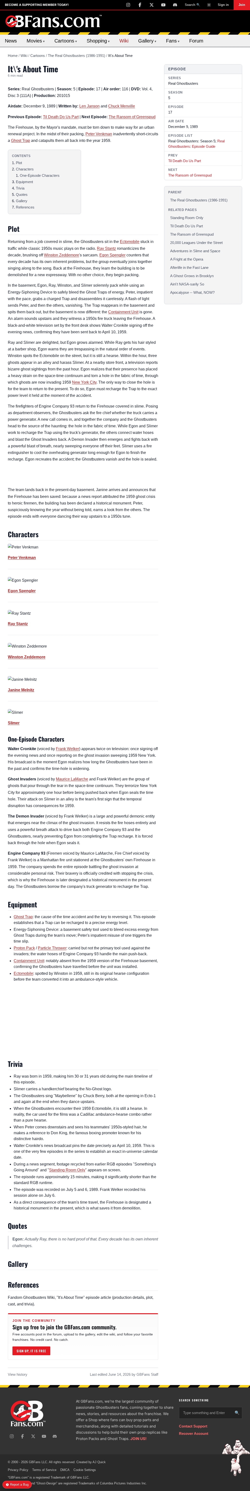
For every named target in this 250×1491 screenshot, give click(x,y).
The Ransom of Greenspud (132, 117)
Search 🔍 (192, 5)
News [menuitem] (11, 40)
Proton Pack (24, 948)
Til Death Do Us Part (61, 117)
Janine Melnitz (21, 690)
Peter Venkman (98, 134)
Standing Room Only (67, 1170)
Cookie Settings (84, 1470)
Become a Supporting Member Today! (37, 5)
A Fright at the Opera (186, 259)
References (25, 207)
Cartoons (37, 55)
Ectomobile (129, 242)
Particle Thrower (52, 948)
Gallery (21, 201)
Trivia (20, 188)
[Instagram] (128, 5)
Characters (25, 169)
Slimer (14, 723)
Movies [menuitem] (36, 40)
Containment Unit (123, 312)
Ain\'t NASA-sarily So (187, 284)
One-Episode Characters (40, 175)
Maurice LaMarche (72, 779)
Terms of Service (44, 1470)
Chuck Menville (121, 106)
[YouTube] (163, 5)
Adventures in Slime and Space (195, 251)
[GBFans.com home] (54, 21)
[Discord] (175, 5)
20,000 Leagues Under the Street (196, 243)
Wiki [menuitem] (123, 40)
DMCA (65, 1470)
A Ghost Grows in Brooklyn (192, 276)
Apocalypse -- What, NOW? (192, 292)
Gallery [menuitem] (147, 40)
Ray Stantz (106, 248)
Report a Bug (19, 1484)
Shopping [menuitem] (98, 40)
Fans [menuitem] (172, 40)
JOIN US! (138, 1438)
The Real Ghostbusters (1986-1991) (76, 55)
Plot (19, 163)
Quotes (22, 194)
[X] (151, 5)
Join (242, 5)
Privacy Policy (18, 1470)
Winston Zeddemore (61, 255)
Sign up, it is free (31, 1350)
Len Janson (89, 106)
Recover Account (193, 1433)
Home (13, 55)
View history (17, 1374)
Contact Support (193, 1426)
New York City (84, 382)
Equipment (24, 182)
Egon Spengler (112, 255)
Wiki (24, 55)
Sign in (223, 5)
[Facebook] (140, 5)
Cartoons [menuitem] (65, 40)
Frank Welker (67, 749)
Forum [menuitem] (196, 40)
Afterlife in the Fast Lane (189, 267)
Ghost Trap (20, 140)
